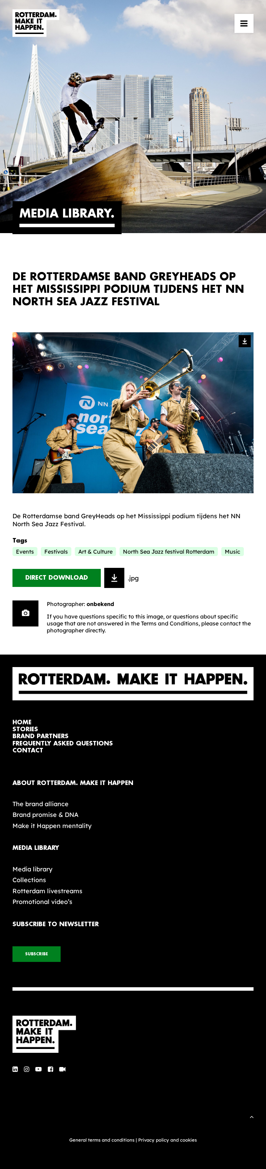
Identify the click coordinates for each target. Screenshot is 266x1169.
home (22, 722)
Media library (32, 869)
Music (232, 551)
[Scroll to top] (251, 1116)
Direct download (56, 578)
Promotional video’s (42, 902)
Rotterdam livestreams (47, 891)
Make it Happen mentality (51, 826)
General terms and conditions (101, 1140)
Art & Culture (95, 551)
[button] (244, 23)
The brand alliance (40, 804)
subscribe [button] (36, 954)
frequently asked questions (62, 743)
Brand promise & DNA (45, 815)
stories (25, 729)
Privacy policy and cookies (167, 1140)
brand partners (40, 736)
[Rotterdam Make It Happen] (36, 23)
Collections (29, 880)
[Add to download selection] (114, 578)
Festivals (56, 551)
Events (25, 551)
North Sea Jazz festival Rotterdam (168, 551)
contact (27, 750)
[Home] (133, 1034)
